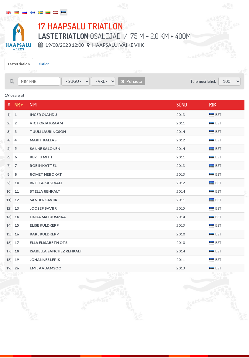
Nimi (33, 105)
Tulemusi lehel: (203, 81)
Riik (212, 105)
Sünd (181, 105)
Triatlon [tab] (43, 64)
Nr (17, 105)
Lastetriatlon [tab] (19, 64)
